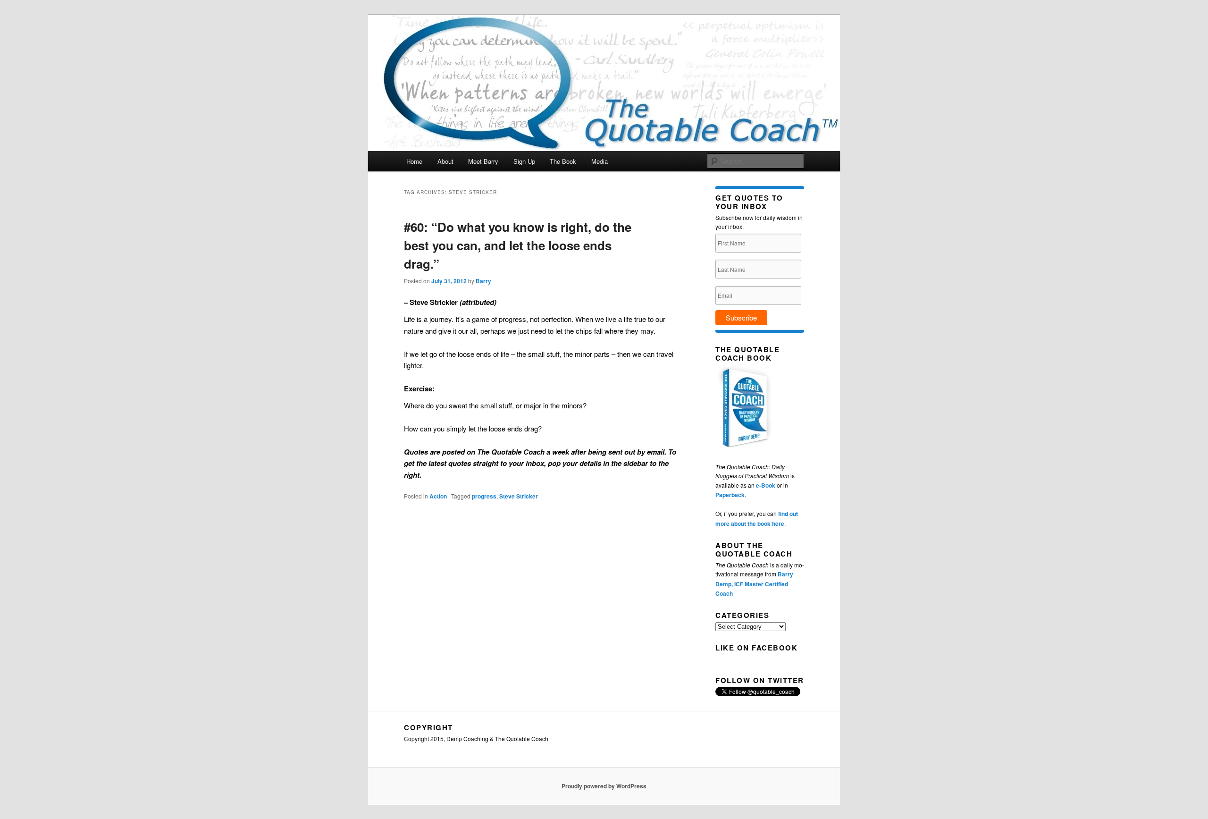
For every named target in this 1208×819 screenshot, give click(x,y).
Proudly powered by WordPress (604, 786)
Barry (483, 281)
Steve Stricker (518, 496)
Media (599, 161)
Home (414, 161)
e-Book (765, 485)
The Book (563, 161)
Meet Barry (483, 161)
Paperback (730, 494)
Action (438, 496)
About (445, 161)
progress (484, 496)
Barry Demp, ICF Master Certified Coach (754, 584)
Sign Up (524, 161)
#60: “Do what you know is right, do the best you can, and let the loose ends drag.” (517, 245)
